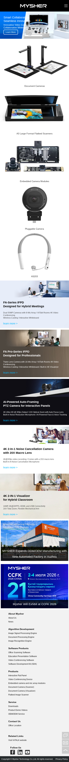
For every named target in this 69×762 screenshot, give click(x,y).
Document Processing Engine (21, 637)
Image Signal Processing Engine (22, 633)
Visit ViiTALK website (17, 740)
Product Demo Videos (17, 710)
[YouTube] (27, 753)
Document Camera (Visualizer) (21, 691)
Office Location (14, 725)
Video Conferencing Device (20, 679)
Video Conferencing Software (21, 660)
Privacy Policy (62, 759)
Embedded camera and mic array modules (26, 683)
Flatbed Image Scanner (18, 695)
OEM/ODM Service (16, 714)
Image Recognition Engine (20, 641)
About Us (12, 618)
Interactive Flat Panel (17, 675)
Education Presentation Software (22, 656)
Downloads (13, 706)
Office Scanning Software (19, 652)
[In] (20, 753)
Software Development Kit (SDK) (22, 664)
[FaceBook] (12, 753)
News (10, 622)
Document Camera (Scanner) (21, 687)
